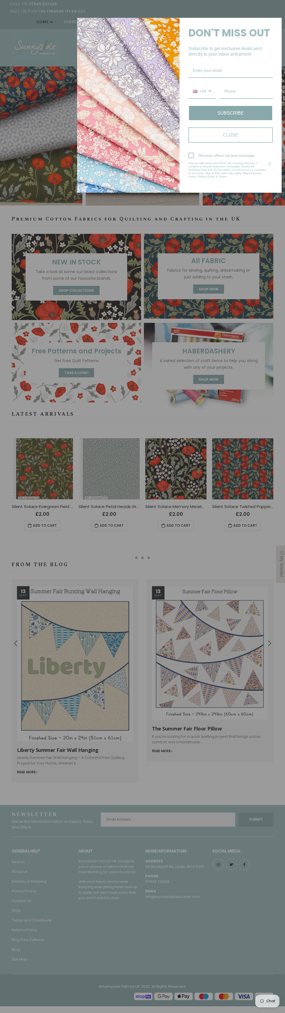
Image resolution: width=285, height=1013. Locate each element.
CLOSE (230, 135)
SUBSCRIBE (230, 113)
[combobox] (202, 92)
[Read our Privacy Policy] (269, 164)
